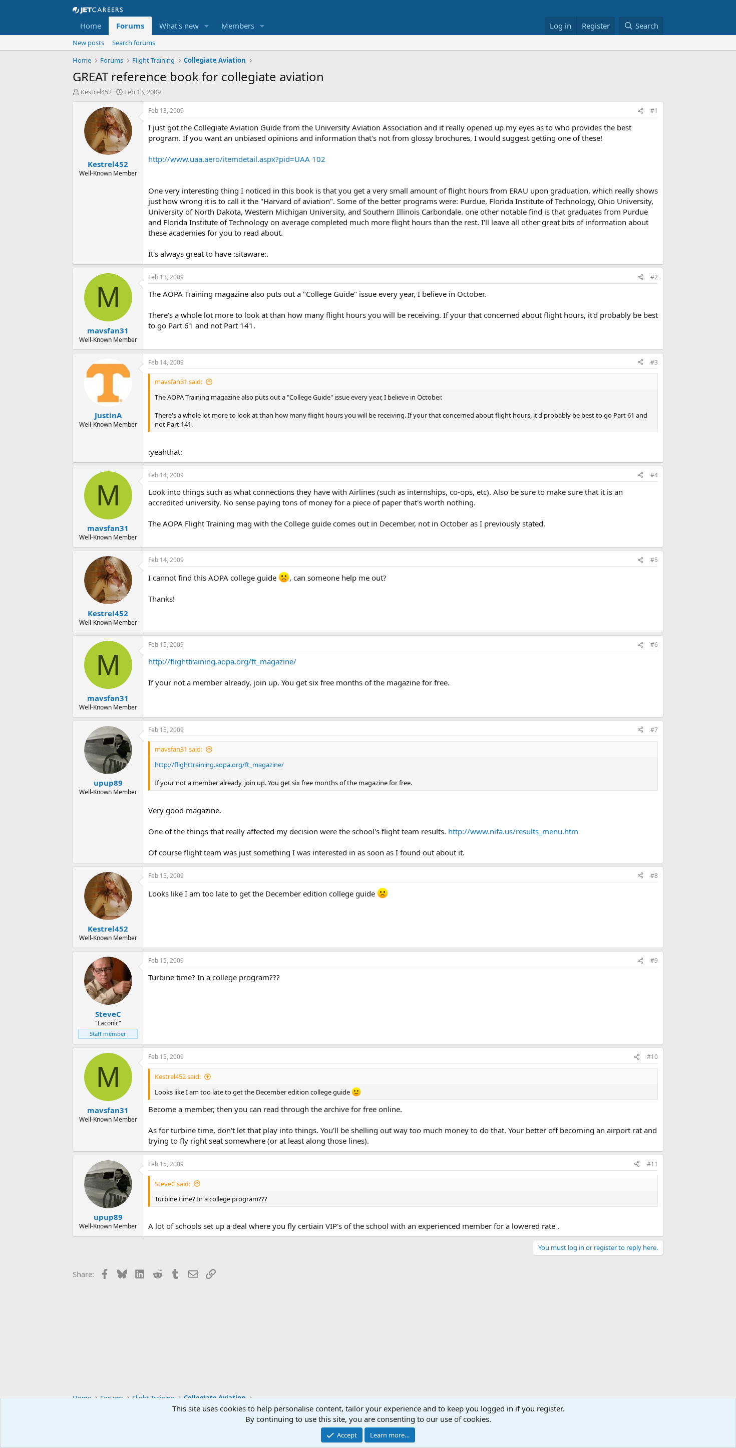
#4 (654, 475)
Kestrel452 (96, 91)
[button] (207, 26)
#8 (654, 875)
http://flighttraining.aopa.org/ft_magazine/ (222, 661)
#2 (654, 277)
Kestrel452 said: (178, 1076)
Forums (130, 26)
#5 (654, 560)
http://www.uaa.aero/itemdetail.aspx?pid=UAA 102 (236, 159)
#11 (652, 1164)
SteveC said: (172, 1183)
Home (90, 26)
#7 (654, 730)
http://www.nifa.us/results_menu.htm (513, 831)
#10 (652, 1056)
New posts (88, 42)
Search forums (133, 42)
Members (237, 26)
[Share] (640, 111)
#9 (654, 960)
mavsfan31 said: (178, 381)
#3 (654, 362)
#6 (654, 644)
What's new (179, 26)
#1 (654, 110)
